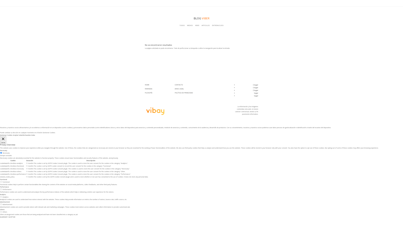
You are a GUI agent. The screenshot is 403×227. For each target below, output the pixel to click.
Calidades (242, 3)
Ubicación (210, 3)
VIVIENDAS (148, 89)
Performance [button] (4, 187)
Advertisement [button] (5, 202)
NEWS (197, 25)
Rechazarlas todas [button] (29, 135)
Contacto (254, 3)
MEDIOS (190, 25)
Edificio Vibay (196, 3)
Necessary (6, 153)
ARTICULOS (206, 25)
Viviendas (221, 3)
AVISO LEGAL (179, 89)
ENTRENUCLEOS (218, 25)
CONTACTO (179, 85)
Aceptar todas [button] (18, 135)
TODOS (182, 25)
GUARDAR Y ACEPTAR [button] (7, 217)
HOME (147, 85)
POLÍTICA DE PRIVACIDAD (184, 93)
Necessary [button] (3, 150)
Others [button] (2, 210)
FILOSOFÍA (148, 93)
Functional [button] (3, 179)
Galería (232, 3)
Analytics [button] (3, 194)
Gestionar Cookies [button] (6, 135)
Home (184, 3)
